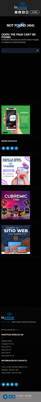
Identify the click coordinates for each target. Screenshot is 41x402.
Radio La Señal (6, 322)
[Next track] (13, 396)
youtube (27, 12)
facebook (19, 12)
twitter (23, 12)
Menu (35, 12)
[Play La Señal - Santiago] (5, 396)
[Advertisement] (20, 79)
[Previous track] (10, 396)
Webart (18, 330)
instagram (16, 12)
